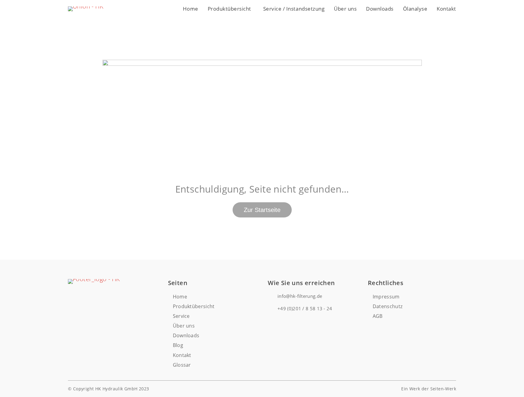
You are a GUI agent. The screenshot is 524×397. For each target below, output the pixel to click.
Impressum (386, 296)
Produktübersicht (229, 8)
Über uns (345, 8)
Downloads (380, 8)
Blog (178, 345)
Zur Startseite (262, 210)
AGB (378, 316)
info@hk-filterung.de (299, 296)
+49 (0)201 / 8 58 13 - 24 (304, 308)
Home (190, 8)
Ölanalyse (415, 8)
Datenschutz (388, 306)
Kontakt (446, 8)
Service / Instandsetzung (293, 8)
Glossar (182, 365)
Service (181, 316)
